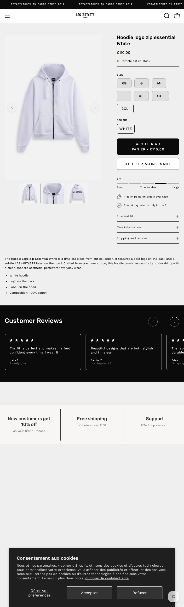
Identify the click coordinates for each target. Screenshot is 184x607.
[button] (166, 15)
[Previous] (12, 107)
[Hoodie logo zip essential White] (29, 193)
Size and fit (125, 216)
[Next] (95, 107)
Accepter (89, 592)
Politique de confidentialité (107, 578)
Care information (129, 227)
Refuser (139, 592)
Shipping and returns (132, 238)
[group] (92, 352)
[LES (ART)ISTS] (92, 15)
